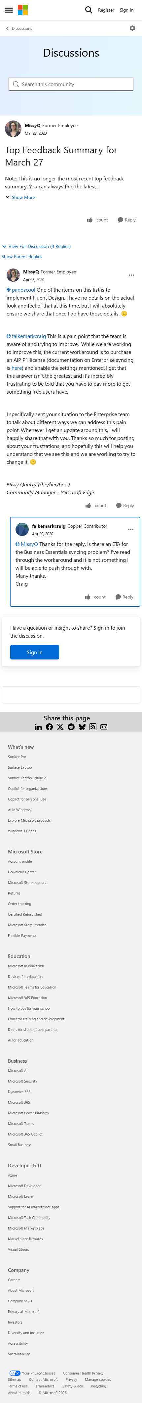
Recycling (98, 1385)
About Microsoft (21, 1290)
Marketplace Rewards (25, 1238)
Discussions (22, 28)
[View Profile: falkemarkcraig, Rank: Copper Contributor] (22, 529)
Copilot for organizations (28, 788)
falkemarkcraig (29, 335)
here (17, 367)
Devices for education (25, 976)
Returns (14, 893)
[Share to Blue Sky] (82, 725)
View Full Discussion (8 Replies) (40, 246)
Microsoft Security (22, 1081)
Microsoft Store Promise (27, 924)
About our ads (19, 1392)
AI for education (20, 1040)
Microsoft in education (26, 965)
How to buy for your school (29, 1008)
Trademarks (45, 1385)
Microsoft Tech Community (29, 1217)
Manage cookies (98, 1379)
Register (106, 10)
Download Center (22, 871)
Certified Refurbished (25, 914)
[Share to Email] (103, 725)
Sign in (35, 652)
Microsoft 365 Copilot (25, 1134)
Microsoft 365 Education (27, 997)
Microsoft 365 (19, 1102)
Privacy (71, 1379)
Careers (14, 1279)
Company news (20, 1300)
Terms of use (18, 1385)
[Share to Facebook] (49, 725)
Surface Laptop (20, 767)
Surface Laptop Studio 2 (27, 777)
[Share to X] (60, 725)
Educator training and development (36, 1018)
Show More (23, 197)
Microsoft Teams (21, 1123)
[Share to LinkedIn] (38, 725)
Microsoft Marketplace (26, 1228)
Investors (15, 1322)
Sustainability (19, 1353)
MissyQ (33, 125)
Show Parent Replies (22, 256)
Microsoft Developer (24, 1185)
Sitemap (14, 1379)
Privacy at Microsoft (24, 1311)
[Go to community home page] (23, 10)
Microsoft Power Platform (28, 1112)
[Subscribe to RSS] (92, 725)
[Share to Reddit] (71, 725)
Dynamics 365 (19, 1091)
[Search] (89, 10)
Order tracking (19, 903)
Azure (12, 1175)
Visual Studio (18, 1249)
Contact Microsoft (43, 1379)
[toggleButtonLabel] (132, 28)
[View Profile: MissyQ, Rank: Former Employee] (13, 129)
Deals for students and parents (32, 1029)
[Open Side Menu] (9, 10)
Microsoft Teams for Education (32, 987)
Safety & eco (72, 1385)
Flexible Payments (22, 935)
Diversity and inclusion (26, 1332)
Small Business (20, 1144)
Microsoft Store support (27, 882)
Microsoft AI (17, 1070)
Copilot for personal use (27, 799)
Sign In (127, 10)
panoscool (23, 289)
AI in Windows (19, 809)
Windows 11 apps (22, 830)
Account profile (20, 861)
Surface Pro (17, 756)
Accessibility (18, 1343)
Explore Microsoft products (29, 820)
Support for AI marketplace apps (33, 1206)
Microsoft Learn (20, 1196)
